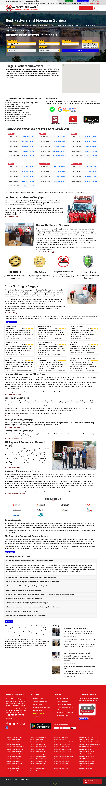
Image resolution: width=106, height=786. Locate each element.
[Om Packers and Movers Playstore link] (40, 726)
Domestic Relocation (63, 698)
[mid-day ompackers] (17, 515)
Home (7, 31)
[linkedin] (14, 724)
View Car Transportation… (12, 216)
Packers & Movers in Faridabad (14, 737)
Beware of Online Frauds (29, 3)
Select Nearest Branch (83, 1)
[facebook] (7, 724)
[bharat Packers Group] (24, 724)
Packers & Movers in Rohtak (86, 737)
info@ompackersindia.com (91, 699)
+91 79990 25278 (48, 35)
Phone (41, 40)
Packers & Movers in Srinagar (38, 768)
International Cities (62, 715)
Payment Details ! (69, 1)
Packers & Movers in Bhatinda (14, 754)
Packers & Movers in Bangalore (87, 751)
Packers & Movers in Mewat (61, 737)
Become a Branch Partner (77, 3)
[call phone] (52, 109)
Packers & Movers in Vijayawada (38, 771)
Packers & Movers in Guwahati (86, 756)
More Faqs (9, 621)
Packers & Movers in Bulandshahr (15, 746)
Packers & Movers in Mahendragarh (63, 742)
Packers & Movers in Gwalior (13, 759)
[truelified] (20, 724)
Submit (80, 50)
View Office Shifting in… (12, 313)
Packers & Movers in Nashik (37, 766)
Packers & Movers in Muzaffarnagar (15, 749)
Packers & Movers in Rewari (37, 739)
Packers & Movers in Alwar (37, 749)
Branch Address (41, 3)
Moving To (11, 47)
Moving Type (66, 40)
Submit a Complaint (39, 714)
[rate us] (66, 109)
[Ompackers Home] (22, 8)
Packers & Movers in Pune (85, 766)
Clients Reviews (37, 704)
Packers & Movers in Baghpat (38, 746)
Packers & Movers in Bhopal (37, 754)
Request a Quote (50, 3)
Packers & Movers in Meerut (37, 744)
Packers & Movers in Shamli (86, 746)
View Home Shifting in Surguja (45, 252)
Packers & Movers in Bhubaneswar (63, 754)
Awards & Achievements (40, 702)
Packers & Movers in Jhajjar (61, 739)
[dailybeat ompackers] (89, 510)
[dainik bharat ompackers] (65, 510)
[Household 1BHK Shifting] (90, 47)
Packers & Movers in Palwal (13, 742)
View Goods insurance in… (12, 416)
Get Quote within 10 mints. (91, 781)
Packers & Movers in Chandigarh (87, 754)
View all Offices (84, 718)
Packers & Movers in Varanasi (13, 771)
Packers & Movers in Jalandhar (38, 761)
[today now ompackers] (41, 510)
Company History (38, 698)
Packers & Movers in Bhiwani (37, 742)
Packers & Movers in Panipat (86, 739)
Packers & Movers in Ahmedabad (14, 751)
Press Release (37, 717)
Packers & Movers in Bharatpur (62, 749)
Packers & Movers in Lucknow (14, 763)
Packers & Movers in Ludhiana (38, 763)
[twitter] (10, 724)
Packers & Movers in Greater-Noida (63, 756)
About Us (81, 780)
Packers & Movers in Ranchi (13, 768)
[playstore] (8, 741)
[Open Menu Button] (98, 8)
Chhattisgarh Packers (18, 31)
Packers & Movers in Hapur (61, 746)
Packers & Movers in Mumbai (86, 763)
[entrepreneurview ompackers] (65, 505)
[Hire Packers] (7, 728)
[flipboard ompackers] (17, 505)
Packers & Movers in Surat (61, 768)
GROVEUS (58, 784)
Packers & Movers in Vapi (85, 768)
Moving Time (43, 47)
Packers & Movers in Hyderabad (38, 759)
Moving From (12, 40)
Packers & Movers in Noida (13, 744)
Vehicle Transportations (64, 704)
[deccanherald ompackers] (41, 515)
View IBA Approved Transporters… (15, 493)
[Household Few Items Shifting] (90, 45)
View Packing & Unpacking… (13, 427)
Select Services (86, 40)
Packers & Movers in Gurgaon (38, 737)
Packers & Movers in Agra (85, 749)
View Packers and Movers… (13, 394)
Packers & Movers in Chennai (13, 756)
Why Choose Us (37, 711)
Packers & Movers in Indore (61, 759)
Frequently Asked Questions (41, 707)
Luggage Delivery (65, 712)
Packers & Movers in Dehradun (38, 756)
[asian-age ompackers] (17, 510)
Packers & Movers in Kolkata (86, 761)
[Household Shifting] (90, 44)
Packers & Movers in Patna (61, 766)
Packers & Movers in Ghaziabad (62, 744)
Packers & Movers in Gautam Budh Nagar (89, 744)
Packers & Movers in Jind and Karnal (88, 742)
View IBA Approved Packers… (13, 467)
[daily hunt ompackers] (41, 505)
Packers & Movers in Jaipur (13, 761)
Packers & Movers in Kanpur (61, 761)
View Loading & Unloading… (13, 438)
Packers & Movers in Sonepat (13, 739)
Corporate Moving (62, 702)
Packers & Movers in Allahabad (62, 751)
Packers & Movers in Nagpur (13, 766)
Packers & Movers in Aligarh (37, 751)
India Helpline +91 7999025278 (63, 3)
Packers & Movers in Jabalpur (86, 759)
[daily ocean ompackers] (89, 505)
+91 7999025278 (15, 715)
